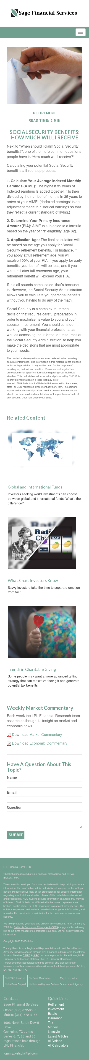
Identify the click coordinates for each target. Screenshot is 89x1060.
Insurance (55, 1018)
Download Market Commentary (36, 734)
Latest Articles (58, 1036)
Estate (52, 1013)
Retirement (56, 1004)
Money (53, 1027)
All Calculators (58, 1045)
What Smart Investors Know (33, 580)
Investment (56, 1009)
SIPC (36, 955)
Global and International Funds (35, 486)
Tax (50, 1022)
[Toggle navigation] (81, 32)
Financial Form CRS (19, 867)
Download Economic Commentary (39, 743)
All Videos (55, 1040)
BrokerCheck (10, 877)
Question (15, 807)
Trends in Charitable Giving (32, 669)
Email (11, 792)
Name (12, 777)
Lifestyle (54, 1031)
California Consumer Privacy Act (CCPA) (36, 927)
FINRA (26, 955)
